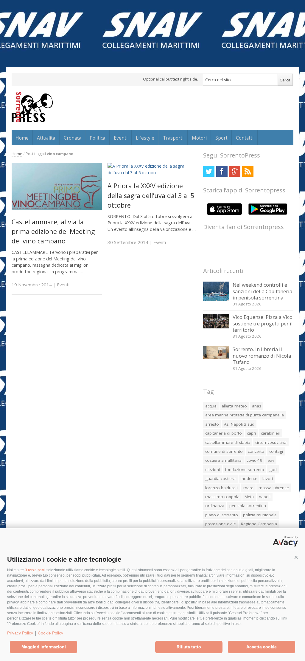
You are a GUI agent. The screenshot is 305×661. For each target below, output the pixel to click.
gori (273, 469)
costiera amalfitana (223, 460)
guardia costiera (220, 478)
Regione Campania (259, 523)
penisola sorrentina (247, 505)
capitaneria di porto (223, 433)
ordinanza (214, 505)
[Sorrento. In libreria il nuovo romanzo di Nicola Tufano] (216, 357)
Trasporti (173, 138)
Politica (97, 138)
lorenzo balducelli (221, 487)
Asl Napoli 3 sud (239, 424)
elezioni (212, 469)
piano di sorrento (221, 515)
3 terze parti (35, 570)
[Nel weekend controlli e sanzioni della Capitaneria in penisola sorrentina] (216, 299)
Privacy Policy (20, 633)
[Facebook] (221, 171)
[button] (296, 557)
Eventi (120, 138)
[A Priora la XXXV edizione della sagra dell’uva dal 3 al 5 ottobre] (153, 172)
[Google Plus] (234, 171)
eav (270, 460)
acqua (211, 406)
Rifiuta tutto (189, 646)
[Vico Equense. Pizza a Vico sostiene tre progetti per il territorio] (216, 327)
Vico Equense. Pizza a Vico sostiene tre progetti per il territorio (263, 323)
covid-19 (254, 460)
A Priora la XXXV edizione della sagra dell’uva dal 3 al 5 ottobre (151, 195)
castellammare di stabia (227, 442)
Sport (221, 138)
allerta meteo (234, 406)
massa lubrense (274, 487)
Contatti (244, 138)
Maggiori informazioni (43, 646)
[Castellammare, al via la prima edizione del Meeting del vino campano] (57, 208)
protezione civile (220, 523)
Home (22, 138)
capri (251, 433)
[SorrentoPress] (32, 107)
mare (248, 487)
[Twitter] (208, 171)
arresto (212, 424)
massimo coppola (222, 496)
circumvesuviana (271, 442)
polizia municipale (260, 515)
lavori (267, 478)
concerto (256, 451)
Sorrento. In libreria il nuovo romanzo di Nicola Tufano (262, 355)
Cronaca (72, 138)
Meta (249, 496)
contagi (276, 451)
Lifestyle (145, 138)
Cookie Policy (50, 633)
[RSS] (247, 171)
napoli (264, 496)
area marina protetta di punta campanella (244, 415)
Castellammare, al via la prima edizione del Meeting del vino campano (53, 231)
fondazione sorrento (244, 469)
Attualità (46, 138)
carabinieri (270, 433)
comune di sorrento (224, 451)
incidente (249, 478)
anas (256, 406)
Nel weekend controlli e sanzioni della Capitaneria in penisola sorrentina (262, 291)
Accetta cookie (261, 646)
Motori (199, 138)
